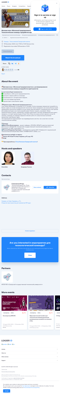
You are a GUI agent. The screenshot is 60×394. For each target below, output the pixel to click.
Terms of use (4, 369)
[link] (14, 312)
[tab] (30, 349)
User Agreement (26, 386)
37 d (51, 312)
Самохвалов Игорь (18, 184)
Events (3, 6)
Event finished (8, 51)
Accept (7, 391)
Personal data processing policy (8, 371)
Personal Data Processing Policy (31, 387)
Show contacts (37, 187)
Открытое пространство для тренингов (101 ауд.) (16, 203)
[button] (30, 349)
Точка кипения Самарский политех (19, 41)
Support (3, 360)
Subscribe (51, 187)
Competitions (22, 6)
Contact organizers (30, 231)
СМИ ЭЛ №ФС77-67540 (18, 378)
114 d (25, 312)
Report (3, 73)
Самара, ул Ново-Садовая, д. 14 (11, 201)
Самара (6, 41)
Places (8, 6)
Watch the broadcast (12, 58)
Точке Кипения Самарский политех (26, 141)
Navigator (14, 6)
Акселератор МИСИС (9, 315)
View (30, 255)
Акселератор (6, 312)
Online (12, 312)
